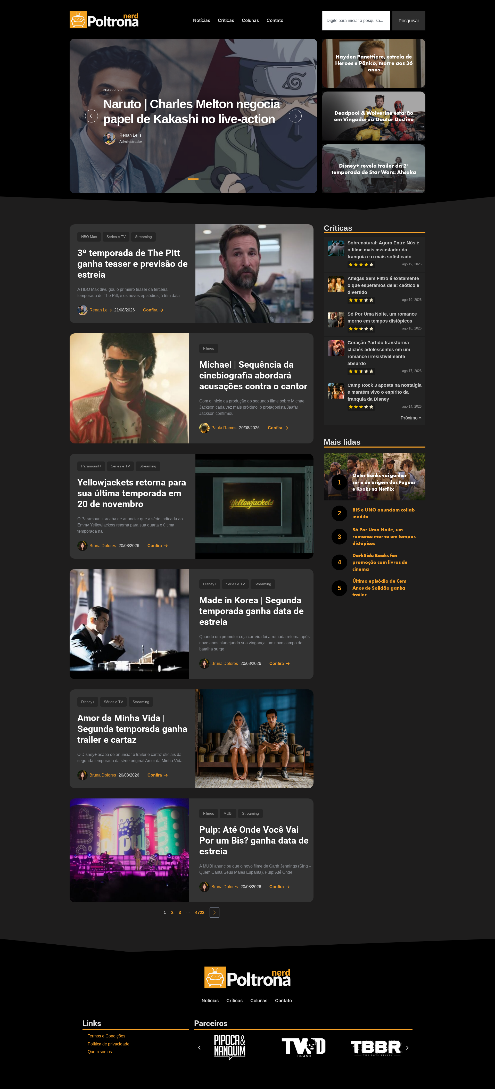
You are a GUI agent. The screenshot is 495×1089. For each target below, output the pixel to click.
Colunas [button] (250, 20)
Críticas (226, 20)
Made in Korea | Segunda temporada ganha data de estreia (251, 611)
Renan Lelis (130, 135)
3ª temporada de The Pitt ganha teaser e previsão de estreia (132, 264)
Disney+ (209, 584)
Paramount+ (91, 466)
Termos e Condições (106, 1036)
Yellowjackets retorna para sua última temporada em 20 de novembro (131, 493)
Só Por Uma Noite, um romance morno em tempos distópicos (384, 536)
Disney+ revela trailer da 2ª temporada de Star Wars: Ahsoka (374, 169)
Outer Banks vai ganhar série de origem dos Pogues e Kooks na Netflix (383, 482)
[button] (91, 116)
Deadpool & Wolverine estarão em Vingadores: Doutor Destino (374, 116)
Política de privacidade (108, 1044)
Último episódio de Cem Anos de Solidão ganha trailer (379, 588)
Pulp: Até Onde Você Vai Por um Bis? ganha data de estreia (254, 840)
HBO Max (89, 237)
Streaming (143, 237)
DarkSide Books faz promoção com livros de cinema (380, 562)
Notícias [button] (201, 20)
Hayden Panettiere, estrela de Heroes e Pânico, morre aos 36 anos (374, 63)
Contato (275, 20)
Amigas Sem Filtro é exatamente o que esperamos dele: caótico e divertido (383, 285)
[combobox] (356, 20)
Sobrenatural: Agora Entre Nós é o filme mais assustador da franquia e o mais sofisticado (383, 249)
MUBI (228, 813)
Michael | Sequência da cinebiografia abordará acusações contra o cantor (253, 375)
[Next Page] (214, 913)
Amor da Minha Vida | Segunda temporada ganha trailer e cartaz (132, 729)
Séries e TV (116, 237)
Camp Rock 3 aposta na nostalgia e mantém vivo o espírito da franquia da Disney (385, 392)
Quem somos (100, 1052)
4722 (199, 912)
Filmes (208, 348)
